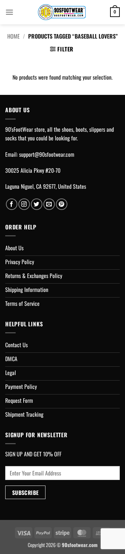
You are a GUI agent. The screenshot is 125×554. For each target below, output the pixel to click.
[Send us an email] (49, 204)
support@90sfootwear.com (46, 154)
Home (13, 36)
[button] (9, 12)
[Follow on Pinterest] (61, 204)
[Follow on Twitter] (36, 204)
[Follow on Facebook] (11, 204)
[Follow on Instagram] (24, 204)
